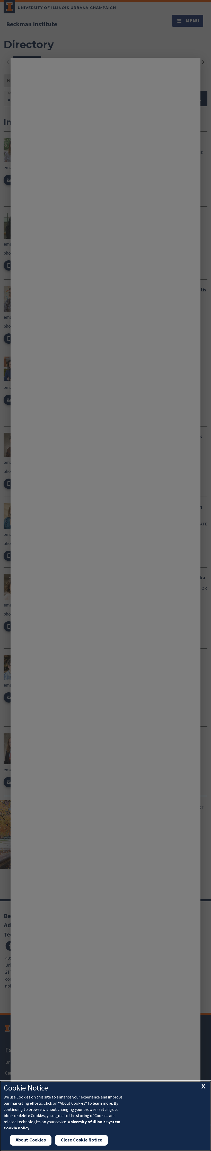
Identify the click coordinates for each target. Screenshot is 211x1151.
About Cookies (31, 1140)
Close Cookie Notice (81, 1140)
